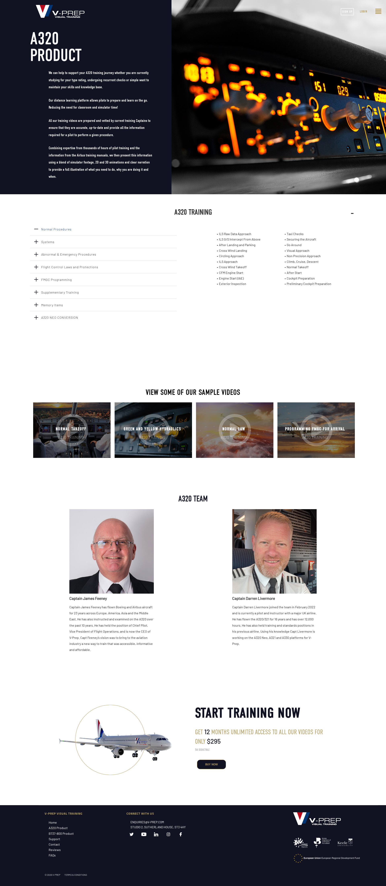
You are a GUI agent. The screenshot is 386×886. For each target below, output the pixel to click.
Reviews (55, 850)
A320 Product (58, 828)
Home (53, 822)
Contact (54, 844)
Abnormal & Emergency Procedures (68, 254)
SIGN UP (347, 11)
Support (54, 839)
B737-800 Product (61, 833)
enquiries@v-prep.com (147, 822)
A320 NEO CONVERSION (59, 317)
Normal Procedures (56, 229)
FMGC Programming (56, 280)
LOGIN (363, 11)
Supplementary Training (60, 292)
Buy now (211, 764)
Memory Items (52, 305)
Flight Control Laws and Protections (69, 267)
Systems (47, 242)
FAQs (52, 855)
